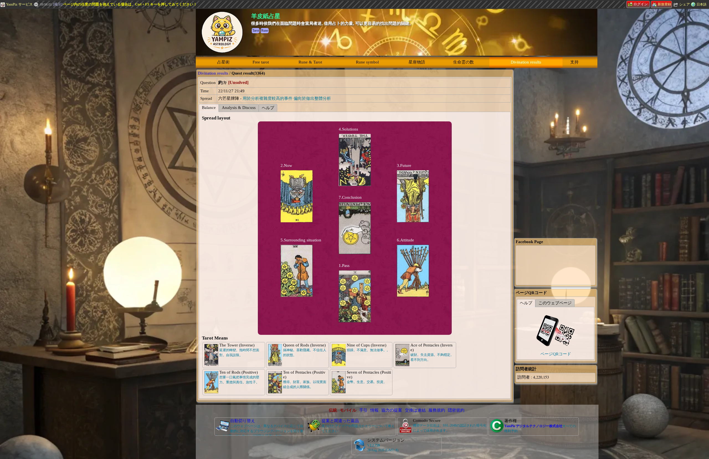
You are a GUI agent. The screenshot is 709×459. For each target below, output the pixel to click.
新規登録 (664, 4)
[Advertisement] (41, 93)
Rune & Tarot (310, 62)
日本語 (702, 4)
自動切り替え (242, 421)
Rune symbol (367, 62)
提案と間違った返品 (340, 421)
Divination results (526, 62)
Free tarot (261, 62)
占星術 (223, 62)
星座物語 (417, 62)
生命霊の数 (463, 62)
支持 (574, 62)
